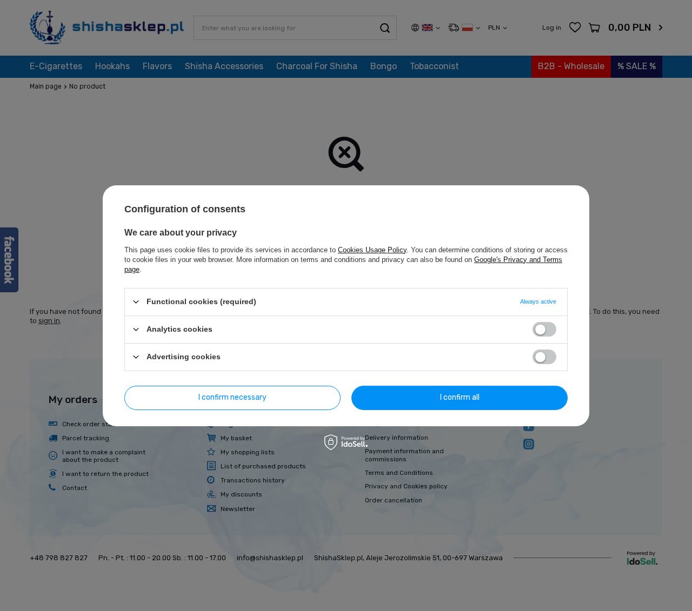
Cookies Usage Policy (372, 249)
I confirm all (460, 397)
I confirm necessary (232, 397)
